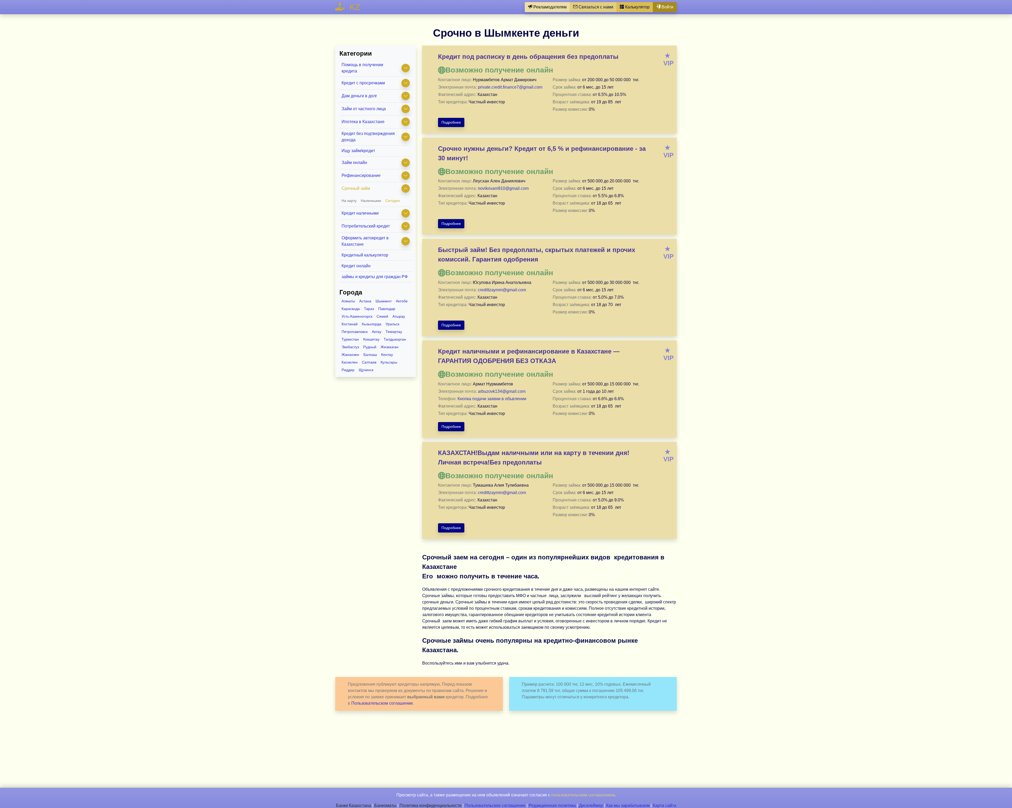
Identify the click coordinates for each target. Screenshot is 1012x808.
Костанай (350, 324)
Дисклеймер (591, 805)
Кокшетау (371, 339)
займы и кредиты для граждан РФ (375, 276)
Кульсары (389, 362)
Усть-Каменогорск (357, 316)
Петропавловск (355, 332)
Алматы (348, 301)
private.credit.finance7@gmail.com (510, 87)
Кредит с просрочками (363, 83)
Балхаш (370, 354)
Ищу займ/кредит (358, 150)
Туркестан (350, 339)
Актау (376, 332)
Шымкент (384, 301)
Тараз (369, 309)
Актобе (402, 301)
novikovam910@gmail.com (503, 188)
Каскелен (350, 362)
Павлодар (386, 309)
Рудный (369, 347)
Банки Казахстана (353, 805)
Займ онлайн (354, 162)
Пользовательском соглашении (382, 703)
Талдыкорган (395, 339)
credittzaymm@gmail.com (502, 290)
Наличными (371, 201)
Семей (382, 316)
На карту (349, 201)
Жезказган (389, 347)
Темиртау (394, 332)
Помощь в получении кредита (362, 67)
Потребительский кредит (366, 226)
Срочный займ (356, 188)
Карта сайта (664, 805)
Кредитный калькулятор (365, 255)
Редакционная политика (552, 805)
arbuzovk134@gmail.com (502, 391)
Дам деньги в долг (359, 96)
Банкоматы (385, 805)
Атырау (398, 316)
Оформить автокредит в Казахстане (365, 241)
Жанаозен (350, 354)
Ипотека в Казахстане (363, 121)
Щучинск (366, 370)
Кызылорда (371, 324)
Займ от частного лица (364, 109)
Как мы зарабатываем (628, 805)
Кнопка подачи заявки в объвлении (492, 398)
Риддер (348, 370)
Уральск (392, 324)
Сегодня (392, 201)
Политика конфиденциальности (430, 805)
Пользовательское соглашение (495, 805)
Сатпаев (369, 362)
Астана (365, 301)
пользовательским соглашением (583, 795)
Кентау (387, 354)
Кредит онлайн (356, 266)
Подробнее (451, 122)
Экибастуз (350, 347)
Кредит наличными (360, 213)
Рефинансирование (361, 175)
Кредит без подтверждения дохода (368, 136)
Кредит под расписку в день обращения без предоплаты (528, 56)
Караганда (351, 309)
